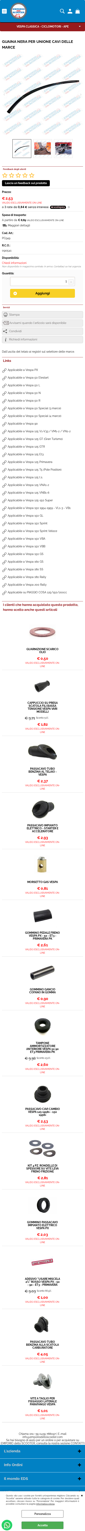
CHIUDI (82, 1495)
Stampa (14, 314)
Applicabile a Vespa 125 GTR (26, 446)
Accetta (43, 1525)
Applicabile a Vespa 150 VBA (26, 538)
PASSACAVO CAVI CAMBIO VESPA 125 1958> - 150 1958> (42, 1112)
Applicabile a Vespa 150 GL (25, 515)
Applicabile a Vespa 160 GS (25, 561)
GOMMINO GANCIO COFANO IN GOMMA (42, 991)
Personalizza (42, 1513)
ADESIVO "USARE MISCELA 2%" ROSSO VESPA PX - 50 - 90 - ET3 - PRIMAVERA (42, 1282)
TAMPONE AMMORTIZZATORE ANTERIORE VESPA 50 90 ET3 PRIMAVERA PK (42, 1048)
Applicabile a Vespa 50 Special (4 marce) (34, 416)
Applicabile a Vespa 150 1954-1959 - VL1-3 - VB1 (39, 508)
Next (80, 94)
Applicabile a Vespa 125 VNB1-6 (28, 492)
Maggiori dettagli (19, 225)
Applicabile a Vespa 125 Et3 (25, 454)
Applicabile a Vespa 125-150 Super (30, 500)
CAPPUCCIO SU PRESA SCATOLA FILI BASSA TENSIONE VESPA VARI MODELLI (42, 707)
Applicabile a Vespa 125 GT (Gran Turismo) (35, 439)
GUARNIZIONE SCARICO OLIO (42, 651)
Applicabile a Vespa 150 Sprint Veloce (32, 531)
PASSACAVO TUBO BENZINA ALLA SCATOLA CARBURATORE (42, 1344)
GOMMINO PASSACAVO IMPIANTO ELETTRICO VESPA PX (42, 1225)
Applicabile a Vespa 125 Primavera (30, 462)
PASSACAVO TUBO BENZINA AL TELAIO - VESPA (42, 771)
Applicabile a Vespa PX (23, 369)
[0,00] (78, 11)
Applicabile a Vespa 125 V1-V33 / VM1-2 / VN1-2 (39, 431)
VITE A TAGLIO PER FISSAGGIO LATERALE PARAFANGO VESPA (42, 1401)
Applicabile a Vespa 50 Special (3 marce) (34, 408)
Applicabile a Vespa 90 (23, 423)
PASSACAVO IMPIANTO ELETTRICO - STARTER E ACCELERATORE (42, 828)
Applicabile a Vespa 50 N (24, 393)
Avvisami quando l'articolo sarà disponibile (37, 323)
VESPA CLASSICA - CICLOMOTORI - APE (43, 26)
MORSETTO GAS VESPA (42, 882)
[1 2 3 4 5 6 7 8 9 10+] (42, 282)
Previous (4, 94)
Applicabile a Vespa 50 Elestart (28, 377)
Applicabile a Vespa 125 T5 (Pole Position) (34, 469)
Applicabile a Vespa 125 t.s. (25, 477)
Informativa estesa (45, 1503)
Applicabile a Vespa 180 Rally (27, 577)
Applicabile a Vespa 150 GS (25, 554)
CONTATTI (77, 1443)
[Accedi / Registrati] (70, 11)
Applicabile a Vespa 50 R (24, 400)
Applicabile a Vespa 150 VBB (26, 546)
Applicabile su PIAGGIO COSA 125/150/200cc (37, 592)
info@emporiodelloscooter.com (43, 1437)
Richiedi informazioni (23, 339)
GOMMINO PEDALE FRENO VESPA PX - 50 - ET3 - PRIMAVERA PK (42, 935)
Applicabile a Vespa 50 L (24, 385)
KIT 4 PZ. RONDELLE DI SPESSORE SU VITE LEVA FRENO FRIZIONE (42, 1168)
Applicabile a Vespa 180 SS (25, 569)
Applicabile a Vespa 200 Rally (27, 584)
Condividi (15, 331)
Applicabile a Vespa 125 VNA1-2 (28, 485)
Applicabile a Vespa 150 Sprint (27, 523)
